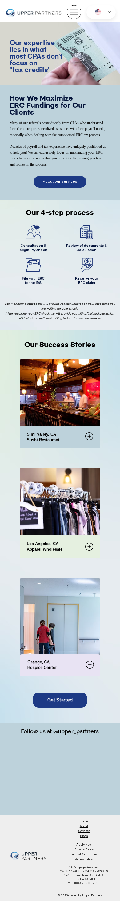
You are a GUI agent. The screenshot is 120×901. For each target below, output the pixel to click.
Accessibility (84, 859)
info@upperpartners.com (84, 867)
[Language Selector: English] (101, 12)
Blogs (84, 836)
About (84, 826)
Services (84, 831)
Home (84, 821)
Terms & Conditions (83, 854)
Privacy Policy (84, 849)
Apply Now (84, 844)
